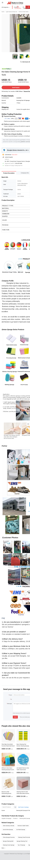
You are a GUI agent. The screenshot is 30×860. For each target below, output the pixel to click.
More (3, 848)
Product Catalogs (24, 807)
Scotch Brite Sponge (8, 829)
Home (3, 11)
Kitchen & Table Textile (23, 11)
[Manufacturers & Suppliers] (15, 2)
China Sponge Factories (9, 837)
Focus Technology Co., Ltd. (20, 853)
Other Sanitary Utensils (8, 825)
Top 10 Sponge (21, 845)
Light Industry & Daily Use (11, 11)
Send (15, 717)
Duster (3, 810)
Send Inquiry (15, 87)
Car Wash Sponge (20, 829)
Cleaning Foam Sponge (8, 845)
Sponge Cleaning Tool (22, 841)
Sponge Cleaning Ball (8, 841)
